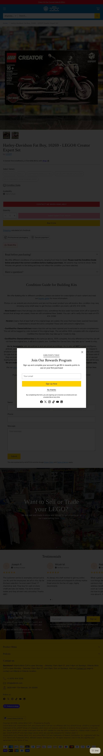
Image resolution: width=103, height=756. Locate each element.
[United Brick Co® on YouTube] (57, 402)
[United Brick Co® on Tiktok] (53, 402)
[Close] (82, 352)
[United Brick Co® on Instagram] (49, 402)
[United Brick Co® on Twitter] (45, 402)
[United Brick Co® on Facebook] (41, 402)
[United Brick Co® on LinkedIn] (61, 402)
